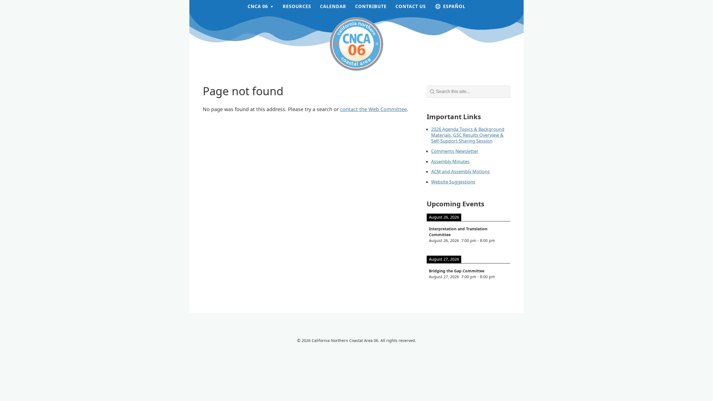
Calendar (333, 6)
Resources (297, 6)
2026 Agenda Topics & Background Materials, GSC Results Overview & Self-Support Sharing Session (467, 135)
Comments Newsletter (454, 151)
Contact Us (410, 6)
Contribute (371, 6)
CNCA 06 (258, 6)
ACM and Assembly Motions (460, 171)
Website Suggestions (453, 182)
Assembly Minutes (450, 161)
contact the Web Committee (373, 109)
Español (454, 6)
